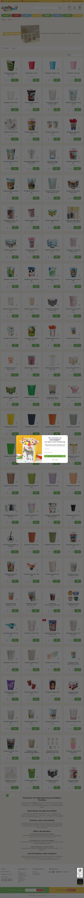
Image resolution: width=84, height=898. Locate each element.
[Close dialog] (66, 436)
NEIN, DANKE (55, 459)
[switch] (80, 876)
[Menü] (82, 868)
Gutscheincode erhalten (55, 456)
